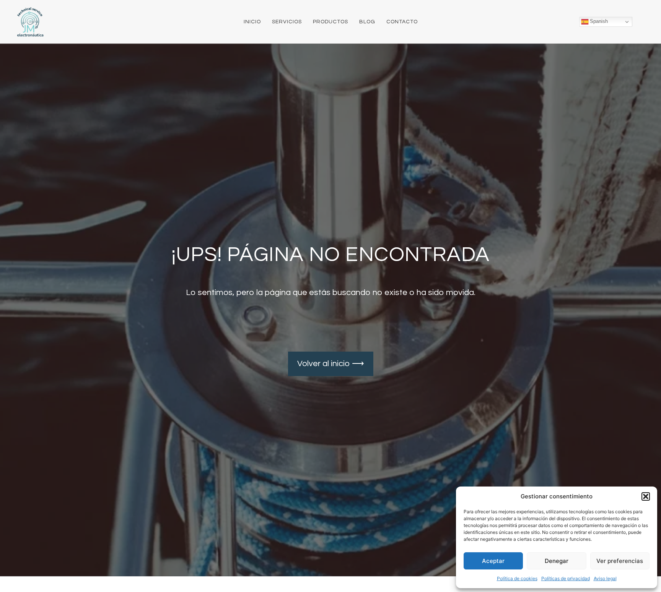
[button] (646, 496)
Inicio (252, 21)
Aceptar (493, 560)
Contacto (402, 21)
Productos (330, 21)
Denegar (556, 560)
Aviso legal (605, 578)
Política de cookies (517, 578)
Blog (367, 21)
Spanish (598, 21)
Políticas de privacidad (565, 578)
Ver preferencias (619, 560)
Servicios (287, 21)
